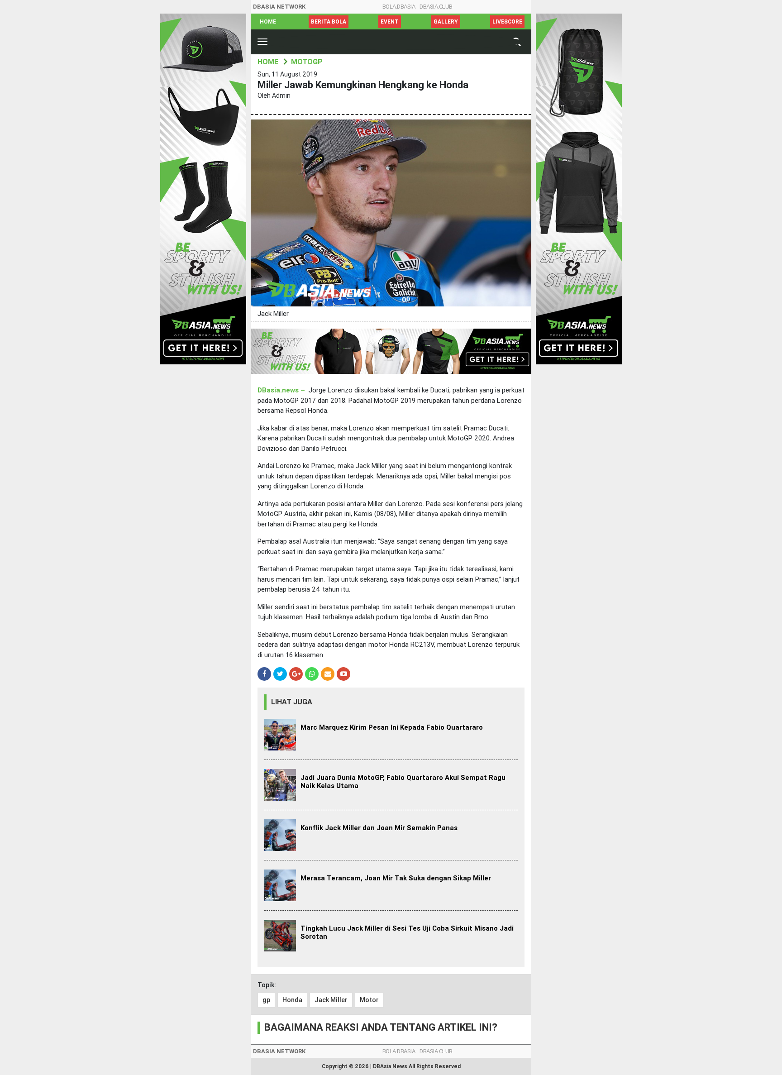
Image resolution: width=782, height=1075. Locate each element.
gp (266, 999)
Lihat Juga (291, 702)
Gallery (446, 22)
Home (268, 22)
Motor (369, 999)
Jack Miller (331, 999)
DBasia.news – (282, 390)
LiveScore (507, 22)
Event (390, 22)
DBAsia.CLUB (436, 6)
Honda (292, 999)
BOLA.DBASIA (398, 6)
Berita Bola (328, 22)
